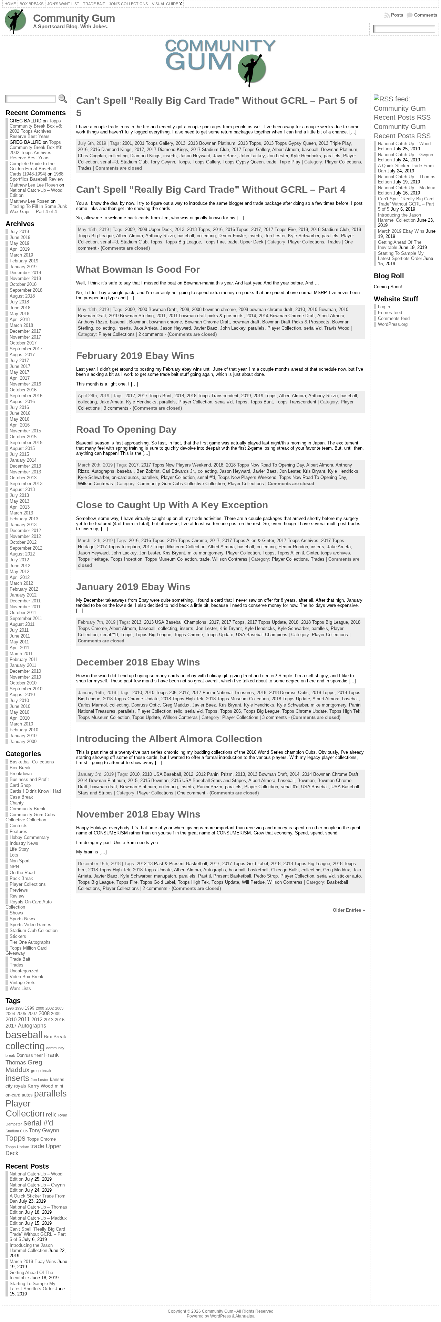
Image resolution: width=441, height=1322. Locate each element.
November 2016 (25, 384)
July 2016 (19, 407)
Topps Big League (183, 241)
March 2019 (21, 255)
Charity (17, 802)
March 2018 (21, 325)
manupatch (165, 876)
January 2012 (23, 595)
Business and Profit (29, 779)
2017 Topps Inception (118, 546)
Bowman (137, 321)
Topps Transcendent (296, 401)
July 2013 (19, 495)
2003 (59, 1008)
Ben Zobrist (148, 471)
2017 (11, 1026)
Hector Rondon (293, 546)
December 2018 (25, 272)
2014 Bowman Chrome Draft (287, 315)
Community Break (27, 808)
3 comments (116, 408)
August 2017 (22, 354)
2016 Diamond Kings (111, 149)
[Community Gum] (220, 63)
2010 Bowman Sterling (131, 315)
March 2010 (21, 724)
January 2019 (23, 266)
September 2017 (26, 348)
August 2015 (22, 448)
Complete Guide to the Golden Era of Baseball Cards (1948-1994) (33, 169)
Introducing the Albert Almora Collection (169, 738)
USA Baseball (315, 786)
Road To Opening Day (126, 429)
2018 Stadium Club (330, 229)
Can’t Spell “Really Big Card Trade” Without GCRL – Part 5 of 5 (38, 1234)
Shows (16, 912)
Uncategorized (24, 970)
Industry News (24, 843)
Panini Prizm (209, 786)
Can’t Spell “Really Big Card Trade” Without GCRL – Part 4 (211, 189)
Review (17, 896)
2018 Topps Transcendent (212, 395)
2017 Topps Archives (297, 540)
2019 (246, 395)
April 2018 (20, 319)
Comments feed (394, 318)
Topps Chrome (41, 1139)
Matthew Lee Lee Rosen (34, 185)
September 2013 (26, 483)
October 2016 (23, 389)
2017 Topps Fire (280, 229)
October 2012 (23, 542)
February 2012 (24, 589)
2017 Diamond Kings (167, 149)
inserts (17, 1078)
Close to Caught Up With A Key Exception (172, 505)
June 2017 (20, 366)
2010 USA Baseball (161, 774)
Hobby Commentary (29, 837)
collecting (25, 1046)
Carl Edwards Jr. (178, 471)
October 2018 (23, 284)
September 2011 (26, 618)
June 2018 (20, 307)
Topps (15, 1138)
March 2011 (21, 653)
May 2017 (19, 372)
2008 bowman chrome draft (265, 309)
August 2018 (22, 296)
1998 (19, 1008)
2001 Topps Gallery (154, 143)
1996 (10, 1008)
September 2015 (26, 442)
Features (18, 831)
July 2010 (19, 700)
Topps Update (17, 1147)
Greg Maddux (24, 1066)
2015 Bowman (154, 780)
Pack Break (21, 878)
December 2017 (25, 331)
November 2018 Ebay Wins (138, 814)
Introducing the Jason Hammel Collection (31, 1248)
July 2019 (19, 231)
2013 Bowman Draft (267, 774)
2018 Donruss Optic (289, 692)
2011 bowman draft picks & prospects (206, 315)
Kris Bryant (314, 471)
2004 (10, 1013)
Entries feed (390, 312)
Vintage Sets (22, 982)
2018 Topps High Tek (182, 698)
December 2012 (25, 530)
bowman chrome (165, 321)
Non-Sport (20, 860)
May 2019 (19, 243)
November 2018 (25, 278)
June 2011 (20, 636)
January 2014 (23, 460)
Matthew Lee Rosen (29, 201)
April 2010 (20, 718)
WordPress (220, 1316)
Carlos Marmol (92, 705)
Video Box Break (26, 976)
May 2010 (19, 712)
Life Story (19, 849)
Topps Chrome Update (304, 711)
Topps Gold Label (157, 882)
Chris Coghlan (92, 155)
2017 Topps (233, 622)
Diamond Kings (145, 155)
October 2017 (23, 342)
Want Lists (20, 988)
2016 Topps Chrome (187, 540)
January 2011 (23, 665)
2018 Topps (323, 692)
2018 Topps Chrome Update (130, 698)
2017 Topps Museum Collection (174, 546)
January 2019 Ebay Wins (133, 586)
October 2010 (23, 682)
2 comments (151, 334)
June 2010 (20, 706)
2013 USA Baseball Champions (175, 622)
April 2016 (20, 425)
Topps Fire (214, 241)
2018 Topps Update (290, 698)
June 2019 (20, 237)
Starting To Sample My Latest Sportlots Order (32, 1286)
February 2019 (24, 260)
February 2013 (24, 518)
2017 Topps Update (266, 622)
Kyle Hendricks (306, 155)
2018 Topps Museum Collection (237, 698)
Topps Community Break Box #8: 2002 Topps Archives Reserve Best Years (36, 128)
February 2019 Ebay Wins (135, 355)
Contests (19, 825)
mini (59, 1086)
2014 (251, 315)
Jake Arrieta (145, 328)
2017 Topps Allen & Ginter (248, 540)
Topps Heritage (93, 559)
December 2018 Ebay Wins (138, 662)
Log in (384, 306)
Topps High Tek (344, 711)
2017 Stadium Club (210, 149)
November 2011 (25, 606)
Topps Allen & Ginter (297, 552)
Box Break (20, 767)
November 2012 (25, 536)
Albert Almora (285, 149)
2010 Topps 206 (160, 692)
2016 (59, 1019)
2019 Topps (265, 395)
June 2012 (20, 565)
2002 (49, 1008)
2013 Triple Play (335, 143)
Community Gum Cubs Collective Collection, (182, 483)
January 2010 (23, 735)
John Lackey (252, 155)
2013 (48, 1019)
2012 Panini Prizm (214, 774)
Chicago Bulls (285, 869)
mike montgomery (205, 552)
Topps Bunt (261, 401)
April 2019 (20, 249)
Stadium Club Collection (34, 930)
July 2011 (19, 630)
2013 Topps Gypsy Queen (290, 143)
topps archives (335, 552)
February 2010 (24, 729)
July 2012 (19, 559)
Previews (19, 890)
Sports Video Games (30, 924)
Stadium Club (17, 1131)
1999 (29, 1008)
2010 (11, 1019)
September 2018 (26, 290)
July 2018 (19, 301)
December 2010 (25, 671)
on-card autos (19, 1095)
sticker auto (349, 876)
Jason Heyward (195, 155)
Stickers (18, 936)
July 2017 (19, 360)
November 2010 (25, 677)
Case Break (21, 797)
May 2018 (19, 313)
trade (37, 1146)
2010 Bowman (322, 309)
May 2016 (19, 419)
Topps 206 (230, 711)
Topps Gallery (206, 161)
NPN (14, 866)
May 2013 (19, 501)
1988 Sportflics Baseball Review (36, 176)
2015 (132, 780)
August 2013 (22, 489)
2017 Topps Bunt (155, 395)
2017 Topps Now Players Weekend (176, 465)
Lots (14, 855)
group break (41, 1071)
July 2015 (19, 454)
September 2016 (26, 395)
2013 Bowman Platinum (211, 143)
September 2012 (26, 548)
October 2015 (23, 436)
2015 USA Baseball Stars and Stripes (208, 780)
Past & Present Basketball (224, 876)
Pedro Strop (266, 876)
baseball (24, 1034)
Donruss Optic (145, 705)
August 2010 (22, 694)
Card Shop (20, 785)
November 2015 (25, 430)
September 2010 (26, 688)
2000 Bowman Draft (157, 309)
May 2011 (19, 641)
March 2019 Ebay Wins (33, 1261)
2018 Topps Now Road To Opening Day (265, 465)
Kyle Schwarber (303, 235)
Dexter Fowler (232, 235)
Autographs (32, 1026)
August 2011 (22, 624)
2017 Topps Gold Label (245, 863)
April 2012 (20, 577)
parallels (50, 1093)
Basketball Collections (32, 761)
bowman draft (246, 321)
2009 (56, 1013)
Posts (397, 15)
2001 (127, 143)
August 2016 (22, 401)
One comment (191, 792)
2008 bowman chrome (214, 309)
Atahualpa (245, 1316)
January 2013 (23, 524)
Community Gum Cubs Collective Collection (30, 817)
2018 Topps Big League (324, 622)
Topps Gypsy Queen (243, 161)
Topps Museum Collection (171, 559)
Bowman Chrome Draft (207, 321)
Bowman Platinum (339, 149)
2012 (36, 1019)
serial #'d (38, 1123)
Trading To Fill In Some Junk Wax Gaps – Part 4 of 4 (38, 209)
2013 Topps (249, 143)
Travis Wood (336, 328)
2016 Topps (236, 229)
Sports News (22, 918)
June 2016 (20, 413)
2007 (32, 1013)
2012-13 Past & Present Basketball (172, 863)
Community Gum (74, 18)
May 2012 (19, 571)
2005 (21, 1013)
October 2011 (23, 612)
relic (51, 1114)
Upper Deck (252, 241)
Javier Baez (225, 155)
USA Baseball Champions (261, 634)
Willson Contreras (95, 483)
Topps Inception (126, 559)
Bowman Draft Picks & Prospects (295, 321)
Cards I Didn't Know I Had (35, 791)
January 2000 (23, 741)
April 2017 (20, 378)
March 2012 (21, 583)
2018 (303, 229)
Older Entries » (349, 910)
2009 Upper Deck (154, 229)
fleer (38, 1055)
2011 (24, 1019)
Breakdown (21, 773)
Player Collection (25, 1108)
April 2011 (19, 647)
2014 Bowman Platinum (101, 780)
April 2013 (20, 507)
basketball (258, 869)
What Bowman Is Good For (138, 269)
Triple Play (289, 161)
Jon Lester (40, 1080)
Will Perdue (253, 882)
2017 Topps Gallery (251, 149)
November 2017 (25, 337)
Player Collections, (343, 161)
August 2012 (22, 554)
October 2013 (23, 477)
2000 (40, 1008)
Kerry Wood (40, 1086)
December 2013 (25, 466)
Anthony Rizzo (160, 235)
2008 (44, 1013)
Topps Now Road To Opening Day (312, 477)
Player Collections (28, 884)
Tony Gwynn (44, 1130)
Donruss (25, 1055)
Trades (16, 965)
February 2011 (24, 659)
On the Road (22, 872)
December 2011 (25, 600)
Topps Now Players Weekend (247, 477)
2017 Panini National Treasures (223, 692)
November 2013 (25, 471)
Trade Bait (20, 959)
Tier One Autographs (30, 942)
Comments (425, 15)
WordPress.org (393, 324)
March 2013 (21, 512)
